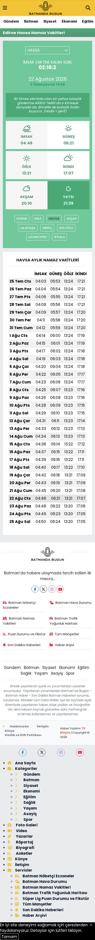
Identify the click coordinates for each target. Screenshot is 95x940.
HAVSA (54, 218)
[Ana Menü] (5, 8)
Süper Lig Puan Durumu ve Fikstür (56, 898)
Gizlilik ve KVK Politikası (23, 735)
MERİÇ (47, 227)
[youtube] (80, 752)
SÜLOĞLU (66, 227)
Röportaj (24, 842)
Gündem (11, 21)
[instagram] (61, 752)
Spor (70, 673)
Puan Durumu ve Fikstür (27, 634)
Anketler (23, 853)
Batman (31, 21)
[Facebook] (35, 589)
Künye (9, 731)
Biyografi (24, 847)
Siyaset (50, 21)
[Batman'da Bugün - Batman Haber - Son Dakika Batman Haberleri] (45, 7)
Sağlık (26, 673)
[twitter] (42, 752)
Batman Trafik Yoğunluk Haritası (63, 620)
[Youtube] (60, 589)
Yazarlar (24, 836)
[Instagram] (51, 589)
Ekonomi (69, 21)
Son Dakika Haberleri (24, 645)
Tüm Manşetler (67, 634)
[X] (43, 589)
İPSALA (59, 237)
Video (21, 830)
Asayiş (57, 673)
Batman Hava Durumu (73, 602)
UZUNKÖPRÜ (37, 237)
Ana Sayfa (25, 763)
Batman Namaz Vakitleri (19, 620)
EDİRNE (22, 218)
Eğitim (87, 21)
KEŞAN (72, 218)
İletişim (43, 726)
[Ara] (88, 8)
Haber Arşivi (64, 645)
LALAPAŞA (27, 227)
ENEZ (38, 218)
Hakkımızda (19, 726)
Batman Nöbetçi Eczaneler (19, 605)
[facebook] (23, 752)
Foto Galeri (26, 825)
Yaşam (41, 673)
